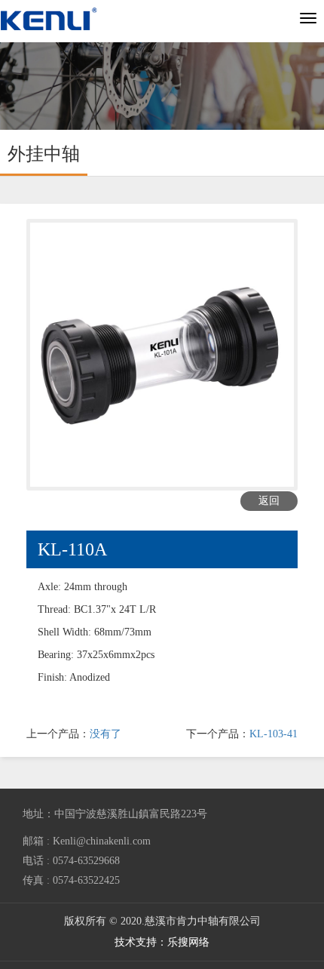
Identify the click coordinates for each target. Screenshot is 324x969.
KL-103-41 (273, 734)
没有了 (105, 734)
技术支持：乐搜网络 (162, 942)
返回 (269, 500)
